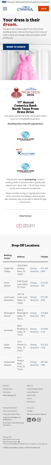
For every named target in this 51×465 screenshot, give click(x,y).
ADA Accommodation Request (36, 414)
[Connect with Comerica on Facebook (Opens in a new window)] (34, 420)
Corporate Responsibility (35, 389)
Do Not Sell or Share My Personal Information (13, 424)
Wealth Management (9, 395)
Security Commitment (10, 408)
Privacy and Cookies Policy (11, 414)
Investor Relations (32, 392)
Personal (6, 386)
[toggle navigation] (5, 8)
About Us (30, 386)
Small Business (7, 389)
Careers (29, 398)
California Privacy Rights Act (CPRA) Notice (12, 418)
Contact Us (30, 408)
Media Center (31, 395)
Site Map (30, 411)
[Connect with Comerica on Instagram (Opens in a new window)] (39, 420)
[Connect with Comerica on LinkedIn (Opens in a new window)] (29, 420)
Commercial (7, 392)
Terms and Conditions (10, 411)
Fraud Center (31, 402)
